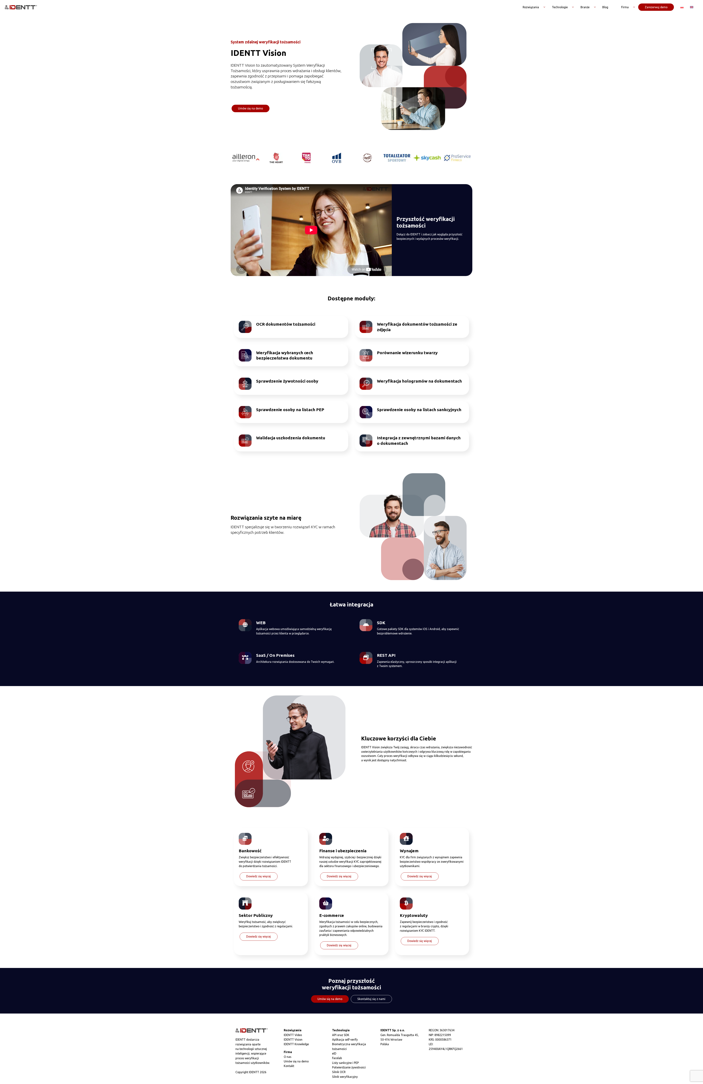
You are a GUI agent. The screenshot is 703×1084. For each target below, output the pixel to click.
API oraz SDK (340, 1035)
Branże (585, 7)
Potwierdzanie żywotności (349, 1067)
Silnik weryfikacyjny (345, 1076)
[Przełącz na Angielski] (692, 7)
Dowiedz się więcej (258, 876)
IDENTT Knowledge (296, 1044)
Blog (605, 7)
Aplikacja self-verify (345, 1039)
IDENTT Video (293, 1035)
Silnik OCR (338, 1072)
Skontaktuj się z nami (371, 999)
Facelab (337, 1058)
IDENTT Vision (293, 1039)
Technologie (560, 7)
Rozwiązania (531, 7)
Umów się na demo (250, 108)
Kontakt (289, 1066)
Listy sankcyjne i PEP (345, 1062)
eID (334, 1053)
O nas (287, 1056)
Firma (625, 7)
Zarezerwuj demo (656, 7)
